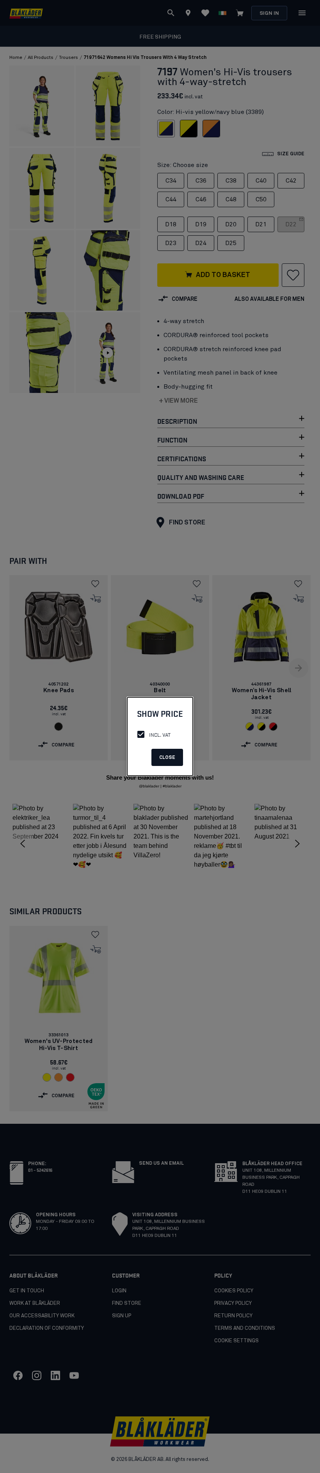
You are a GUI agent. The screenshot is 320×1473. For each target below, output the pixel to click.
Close (167, 757)
